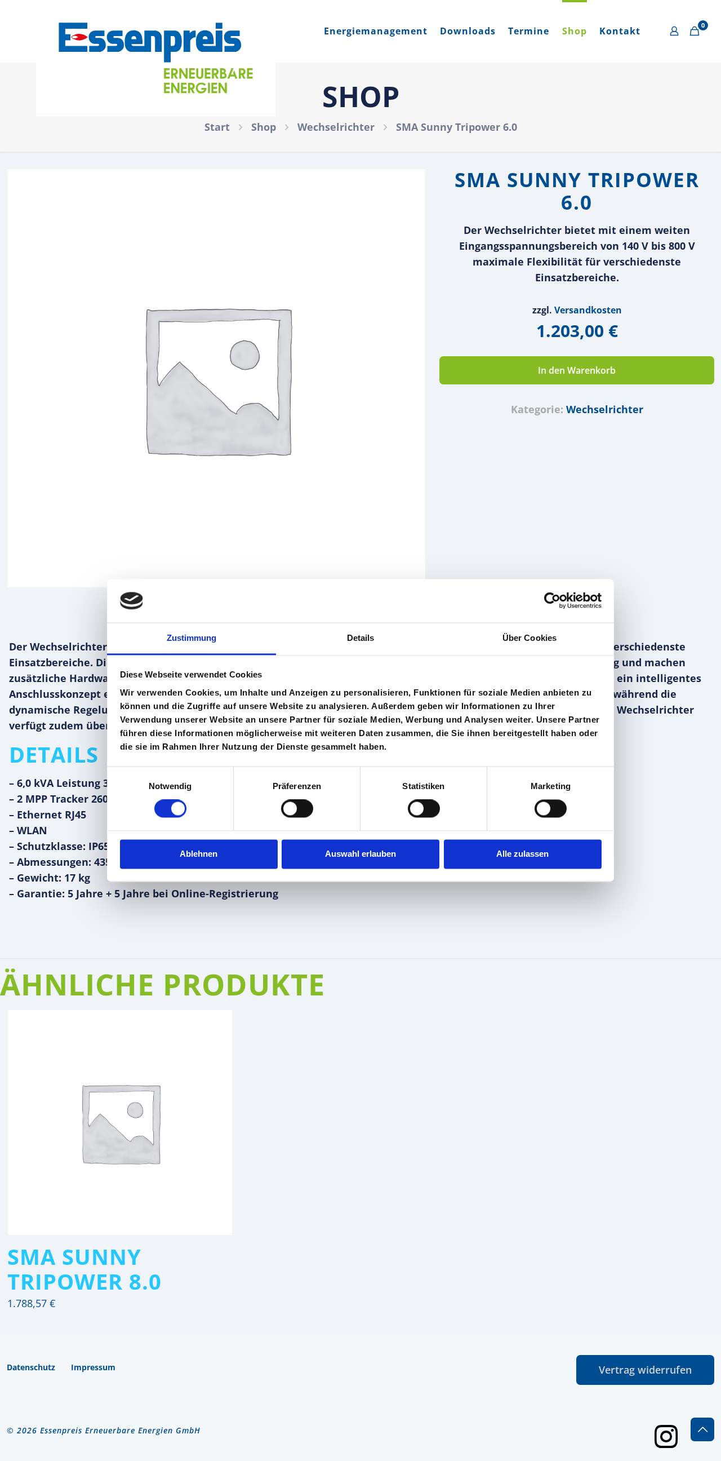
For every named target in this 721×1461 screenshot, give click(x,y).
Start (217, 127)
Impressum (93, 1367)
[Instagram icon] (665, 1435)
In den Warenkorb (577, 370)
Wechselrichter (336, 127)
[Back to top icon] (702, 1429)
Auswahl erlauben (360, 853)
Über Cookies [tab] (529, 638)
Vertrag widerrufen (645, 1369)
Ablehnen (198, 853)
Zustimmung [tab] (192, 638)
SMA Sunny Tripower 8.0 (84, 1269)
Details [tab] (361, 638)
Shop (263, 127)
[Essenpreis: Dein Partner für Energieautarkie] (155, 58)
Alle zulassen (522, 853)
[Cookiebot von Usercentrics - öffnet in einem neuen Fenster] (552, 600)
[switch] (297, 809)
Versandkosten (588, 310)
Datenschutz (31, 1367)
